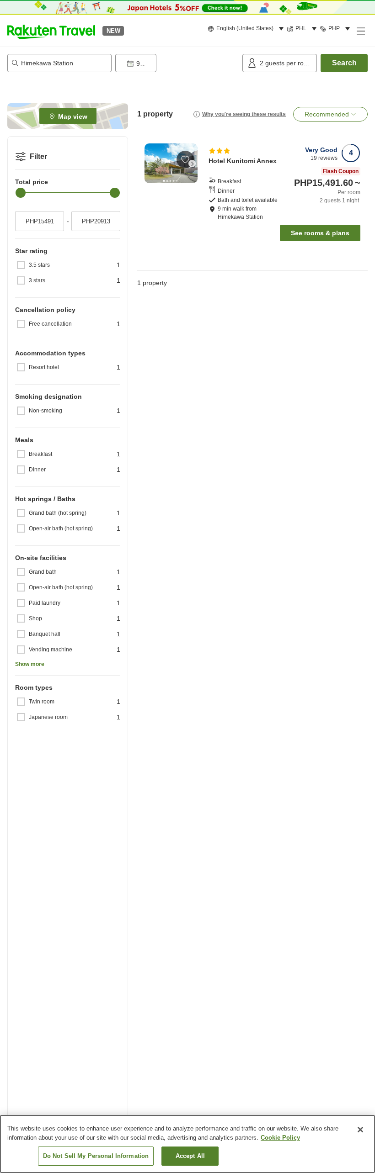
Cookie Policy (280, 1137)
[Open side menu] (360, 30)
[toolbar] (177, 63)
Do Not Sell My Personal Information (96, 1155)
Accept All (190, 1155)
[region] (187, 1144)
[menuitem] (247, 28)
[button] (51, 30)
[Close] (360, 1130)
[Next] (192, 163)
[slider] (21, 193)
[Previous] (150, 163)
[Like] (185, 159)
